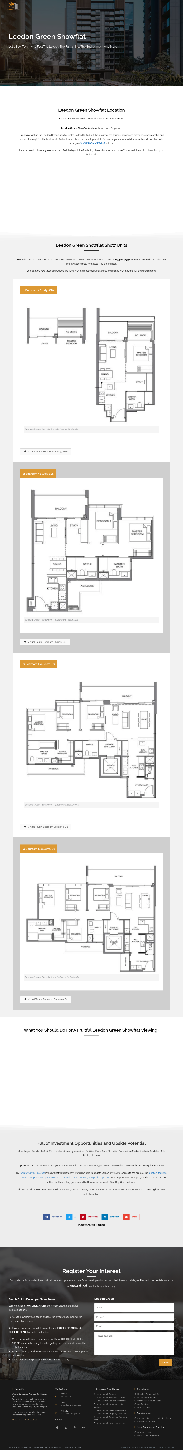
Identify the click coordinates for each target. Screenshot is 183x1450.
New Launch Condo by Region (111, 1423)
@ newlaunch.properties (71, 1405)
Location (71, 6)
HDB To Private (144, 1432)
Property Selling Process (149, 1435)
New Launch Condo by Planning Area (110, 1418)
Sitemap (152, 1447)
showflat (22, 1177)
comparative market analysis (55, 1177)
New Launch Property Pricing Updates (109, 1405)
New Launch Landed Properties (111, 1401)
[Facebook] (57, 1427)
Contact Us (31, 1420)
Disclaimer (142, 1447)
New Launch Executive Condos (111, 1397)
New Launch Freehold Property (111, 1410)
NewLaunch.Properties (70, 1414)
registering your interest (32, 1173)
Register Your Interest (163, 6)
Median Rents (143, 1407)
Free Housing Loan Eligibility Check (154, 1418)
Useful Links (143, 1404)
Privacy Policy (128, 1447)
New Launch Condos (106, 1394)
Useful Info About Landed (149, 1401)
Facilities (83, 6)
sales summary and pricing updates (91, 1177)
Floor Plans (110, 6)
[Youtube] (83, 1427)
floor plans (33, 1177)
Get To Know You (166, 1447)
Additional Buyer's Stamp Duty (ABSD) (50, 1096)
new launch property (149, 1075)
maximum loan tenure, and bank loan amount (76, 1084)
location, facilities (157, 1173)
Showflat (96, 6)
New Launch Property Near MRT (112, 1414)
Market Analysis (139, 6)
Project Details (55, 6)
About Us (17, 1420)
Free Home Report (146, 1421)
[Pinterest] (74, 1427)
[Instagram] (66, 1427)
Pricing (123, 6)
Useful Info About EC (147, 1397)
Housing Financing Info (148, 1394)
